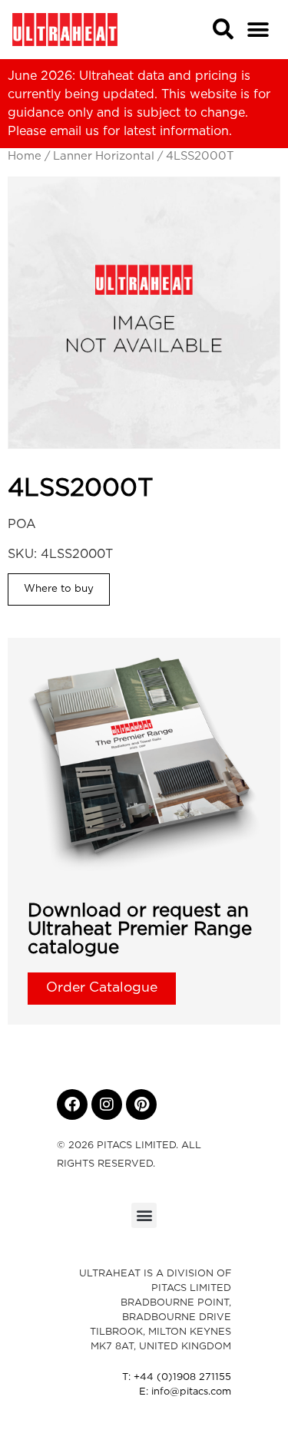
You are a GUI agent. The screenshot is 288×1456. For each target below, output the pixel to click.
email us (74, 131)
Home (24, 156)
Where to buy (59, 588)
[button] (258, 29)
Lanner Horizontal (103, 156)
